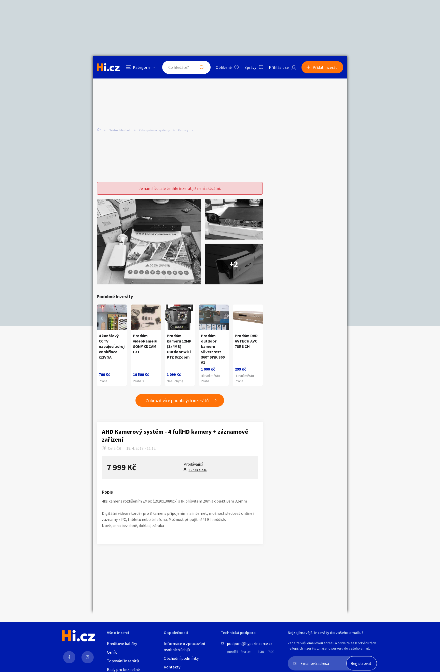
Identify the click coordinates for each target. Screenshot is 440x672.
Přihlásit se (279, 67)
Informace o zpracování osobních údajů (184, 646)
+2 (233, 264)
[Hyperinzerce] (108, 67)
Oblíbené (224, 67)
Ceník (112, 652)
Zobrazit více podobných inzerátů (177, 400)
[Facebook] (69, 657)
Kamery (183, 130)
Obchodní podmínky (181, 658)
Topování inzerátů (123, 660)
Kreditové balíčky (122, 643)
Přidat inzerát (325, 67)
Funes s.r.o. (198, 469)
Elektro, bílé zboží (120, 130)
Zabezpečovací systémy (154, 130)
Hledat (202, 67)
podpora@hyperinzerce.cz (249, 643)
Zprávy (250, 67)
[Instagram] (87, 657)
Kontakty (172, 666)
